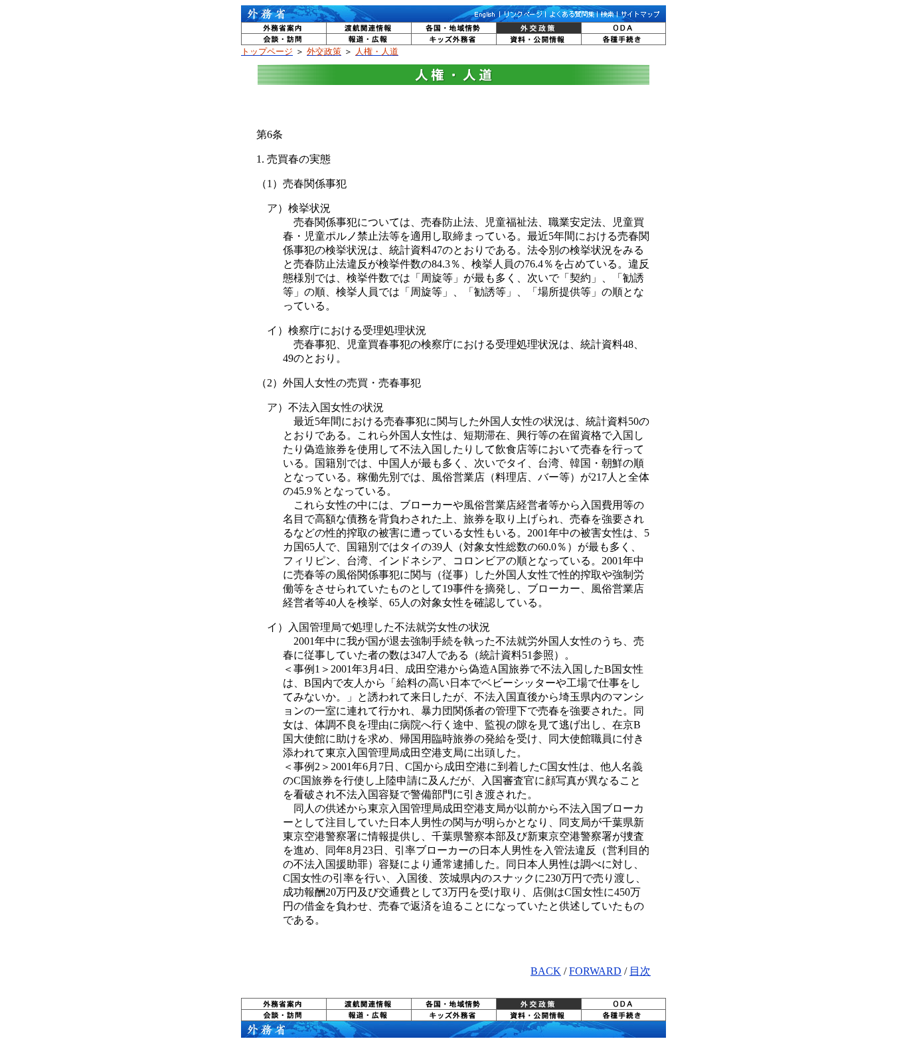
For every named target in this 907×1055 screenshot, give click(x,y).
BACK (546, 971)
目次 (640, 971)
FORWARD (595, 971)
